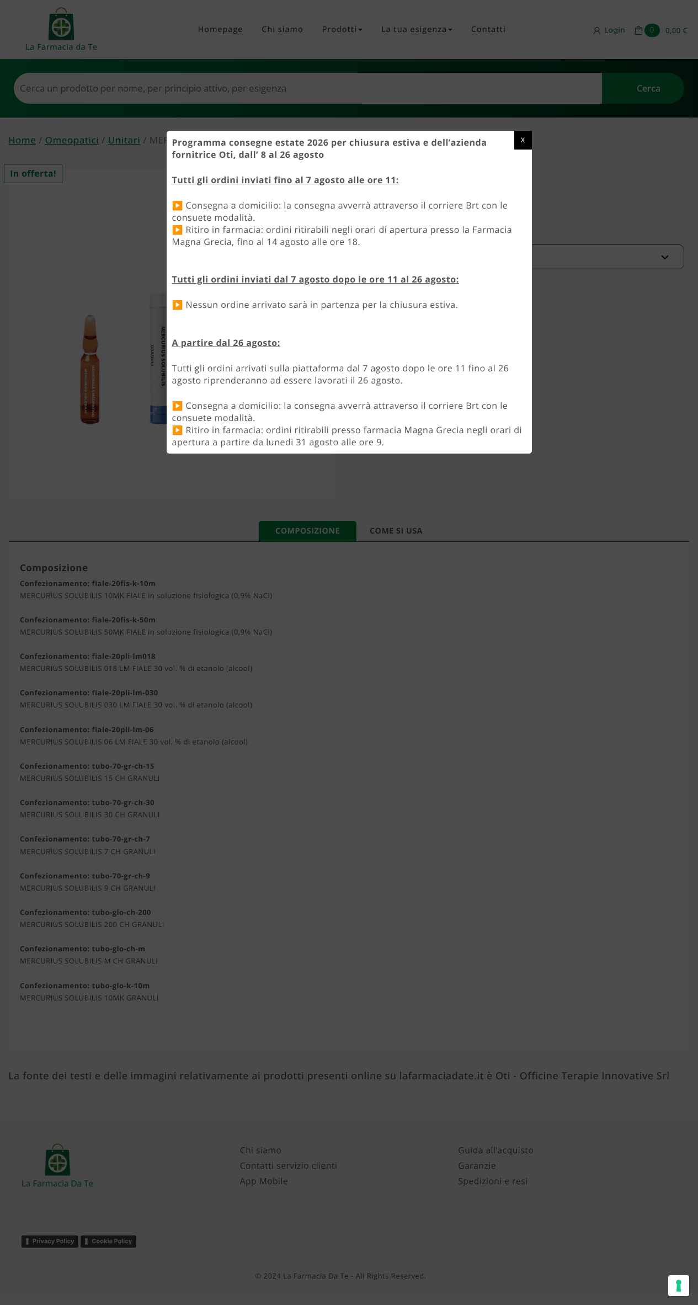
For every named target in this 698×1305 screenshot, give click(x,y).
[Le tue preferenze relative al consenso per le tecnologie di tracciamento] (678, 1285)
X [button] (523, 140)
